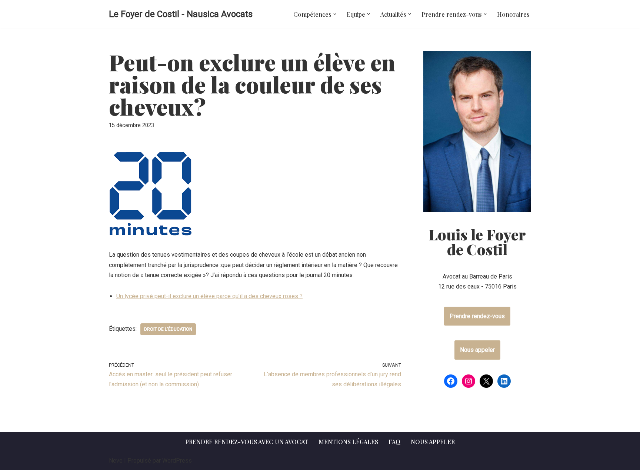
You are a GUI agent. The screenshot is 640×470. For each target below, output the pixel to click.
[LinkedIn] (504, 381)
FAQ (394, 442)
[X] (486, 381)
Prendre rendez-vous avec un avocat (246, 442)
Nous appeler (477, 349)
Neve (116, 460)
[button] (334, 14)
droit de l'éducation (168, 329)
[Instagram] (468, 381)
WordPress (177, 460)
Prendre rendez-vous (477, 316)
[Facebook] (450, 381)
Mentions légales (348, 442)
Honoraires (513, 14)
